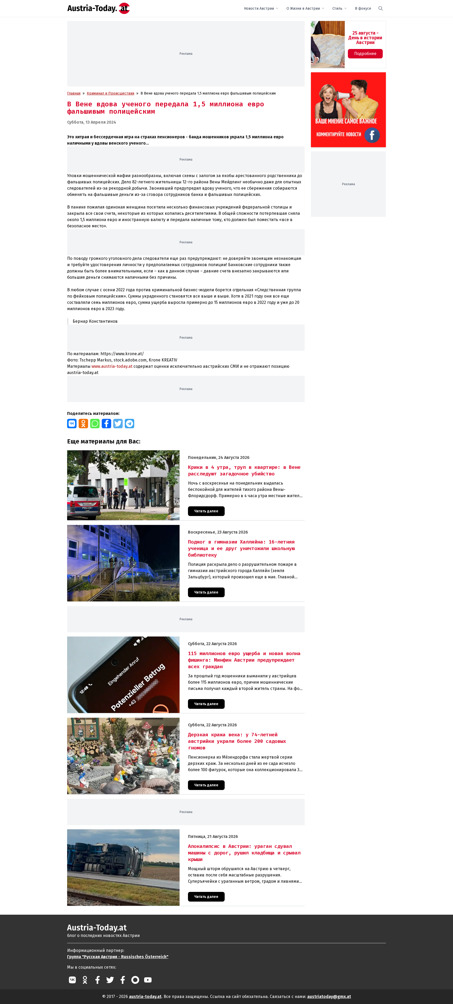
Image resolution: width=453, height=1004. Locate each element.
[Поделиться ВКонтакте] (72, 423)
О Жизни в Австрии (303, 8)
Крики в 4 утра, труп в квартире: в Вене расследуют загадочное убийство (132, 453)
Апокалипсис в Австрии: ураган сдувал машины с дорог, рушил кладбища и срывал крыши (146, 832)
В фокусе (363, 8)
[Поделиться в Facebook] (106, 423)
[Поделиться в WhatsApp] (95, 423)
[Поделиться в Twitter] (118, 423)
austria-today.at (145, 996)
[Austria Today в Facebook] (97, 980)
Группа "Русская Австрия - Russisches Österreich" (117, 956)
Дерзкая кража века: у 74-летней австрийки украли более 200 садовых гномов (136, 720)
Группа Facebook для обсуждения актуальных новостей (345, 78)
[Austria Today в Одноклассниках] (85, 980)
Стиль (337, 8)
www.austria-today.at (111, 366)
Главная (73, 93)
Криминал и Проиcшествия (110, 93)
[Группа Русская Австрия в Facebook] (123, 980)
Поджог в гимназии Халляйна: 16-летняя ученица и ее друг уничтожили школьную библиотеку (149, 527)
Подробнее (365, 53)
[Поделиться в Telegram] (129, 423)
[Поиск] (380, 8)
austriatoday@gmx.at (329, 996)
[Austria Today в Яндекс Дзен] (135, 980)
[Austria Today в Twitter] (110, 980)
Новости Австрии (259, 8)
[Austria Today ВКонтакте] (72, 980)
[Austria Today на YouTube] (148, 980)
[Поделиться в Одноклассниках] (83, 423)
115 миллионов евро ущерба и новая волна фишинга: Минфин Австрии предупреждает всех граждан (155, 639)
